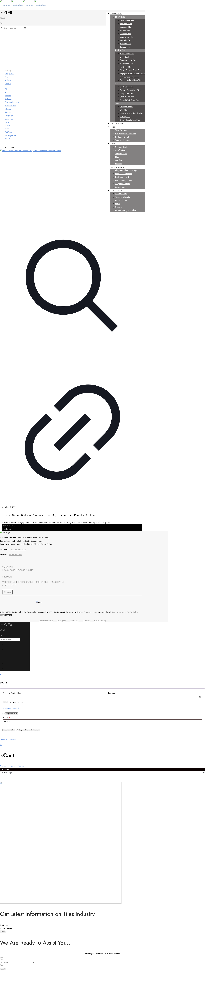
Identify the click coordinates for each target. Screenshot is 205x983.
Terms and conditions (46, 620)
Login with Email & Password (29, 730)
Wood (7, 138)
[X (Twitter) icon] (7, 650)
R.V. (50, 612)
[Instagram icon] (7, 669)
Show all (8, 83)
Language (9, 115)
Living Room (9, 118)
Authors (8, 80)
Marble (7, 125)
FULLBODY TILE (57, 582)
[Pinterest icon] (7, 664)
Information (9, 109)
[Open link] (15, 560)
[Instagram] (21, 560)
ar (5, 92)
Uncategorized (10, 135)
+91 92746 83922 (18, 549)
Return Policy (74, 620)
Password (113, 693)
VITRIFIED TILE (8, 582)
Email (2, 925)
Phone (6, 717)
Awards (8, 95)
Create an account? (8, 739)
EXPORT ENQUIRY (25, 570)
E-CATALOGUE (8, 570)
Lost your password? (10, 708)
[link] (25, 28)
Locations (8, 122)
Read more (6, 529)
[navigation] (102, 755)
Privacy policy (61, 620)
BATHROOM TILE (25, 582)
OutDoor (8, 132)
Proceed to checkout (8, 766)
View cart (21, 766)
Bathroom (8, 99)
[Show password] (199, 697)
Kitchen (8, 112)
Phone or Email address (13, 693)
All (6, 89)
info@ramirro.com (15, 554)
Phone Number (6, 928)
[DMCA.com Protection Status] (6, 615)
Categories (9, 73)
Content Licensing (100, 620)
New (7, 128)
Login (5, 702)
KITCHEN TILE (42, 582)
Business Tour (10, 105)
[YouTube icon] (7, 654)
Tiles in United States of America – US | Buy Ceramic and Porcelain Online (48, 515)
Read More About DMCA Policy (125, 612)
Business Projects (12, 102)
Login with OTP (11, 714)
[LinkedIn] (9, 560)
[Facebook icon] (7, 645)
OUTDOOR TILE (9, 585)
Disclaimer (86, 620)
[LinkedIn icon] (7, 659)
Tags (6, 77)
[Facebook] (2, 560)
